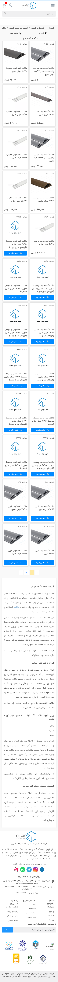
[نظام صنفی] (30, 959)
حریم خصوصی (31, 912)
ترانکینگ (51, 920)
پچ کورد (51, 911)
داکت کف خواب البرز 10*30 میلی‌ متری (45, 552)
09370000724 (21, 892)
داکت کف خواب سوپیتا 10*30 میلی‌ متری (43, 113)
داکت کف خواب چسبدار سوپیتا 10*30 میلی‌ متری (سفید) (16, 288)
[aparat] (16, 869)
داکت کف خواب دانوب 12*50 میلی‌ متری (16, 156)
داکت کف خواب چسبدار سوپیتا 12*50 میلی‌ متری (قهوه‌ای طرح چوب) (16, 333)
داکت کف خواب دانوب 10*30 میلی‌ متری (16, 113)
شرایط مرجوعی (13, 920)
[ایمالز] (16, 958)
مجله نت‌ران (32, 917)
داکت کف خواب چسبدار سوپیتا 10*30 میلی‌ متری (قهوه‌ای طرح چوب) (43, 288)
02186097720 (37, 886)
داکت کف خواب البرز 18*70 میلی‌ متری (17, 508)
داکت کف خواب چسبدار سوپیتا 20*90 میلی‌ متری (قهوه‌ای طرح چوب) (43, 465)
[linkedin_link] (42, 869)
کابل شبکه (50, 907)
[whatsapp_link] (22, 869)
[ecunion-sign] (35, 945)
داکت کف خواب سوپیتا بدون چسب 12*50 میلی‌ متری (43, 158)
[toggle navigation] (53, 6)
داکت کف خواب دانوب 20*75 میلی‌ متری (16, 199)
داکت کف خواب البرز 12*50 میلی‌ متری (17, 552)
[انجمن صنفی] (22, 945)
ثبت (7, 930)
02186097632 (27, 889)
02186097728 (23, 886)
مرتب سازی (14, 33)
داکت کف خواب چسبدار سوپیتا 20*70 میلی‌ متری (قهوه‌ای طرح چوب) (15, 377)
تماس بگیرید (14, 253)
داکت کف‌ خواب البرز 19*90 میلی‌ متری (45, 508)
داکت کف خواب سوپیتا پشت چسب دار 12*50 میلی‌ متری (43, 71)
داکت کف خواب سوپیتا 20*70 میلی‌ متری (43, 199)
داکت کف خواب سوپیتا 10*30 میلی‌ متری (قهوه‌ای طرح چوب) (16, 244)
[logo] (29, 5)
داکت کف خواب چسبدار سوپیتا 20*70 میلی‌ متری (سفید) (43, 421)
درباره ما (33, 903)
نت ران (51, 28)
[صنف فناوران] (43, 959)
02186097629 (9, 886)
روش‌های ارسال (12, 915)
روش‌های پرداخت (12, 911)
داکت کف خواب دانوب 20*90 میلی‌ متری (44, 243)
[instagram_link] (35, 869)
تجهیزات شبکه (37, 28)
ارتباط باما (32, 908)
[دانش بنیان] (8, 945)
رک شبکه (51, 915)
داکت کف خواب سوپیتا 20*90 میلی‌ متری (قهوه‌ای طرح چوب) (16, 421)
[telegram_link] (29, 869)
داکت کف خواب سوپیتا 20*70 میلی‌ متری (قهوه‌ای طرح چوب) (43, 377)
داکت (3, 28)
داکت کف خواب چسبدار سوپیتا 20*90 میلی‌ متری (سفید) (16, 465)
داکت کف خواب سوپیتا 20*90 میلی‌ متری (16, 70)
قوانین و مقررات (12, 907)
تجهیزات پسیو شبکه (18, 28)
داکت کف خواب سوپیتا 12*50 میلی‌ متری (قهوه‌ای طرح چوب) (43, 333)
